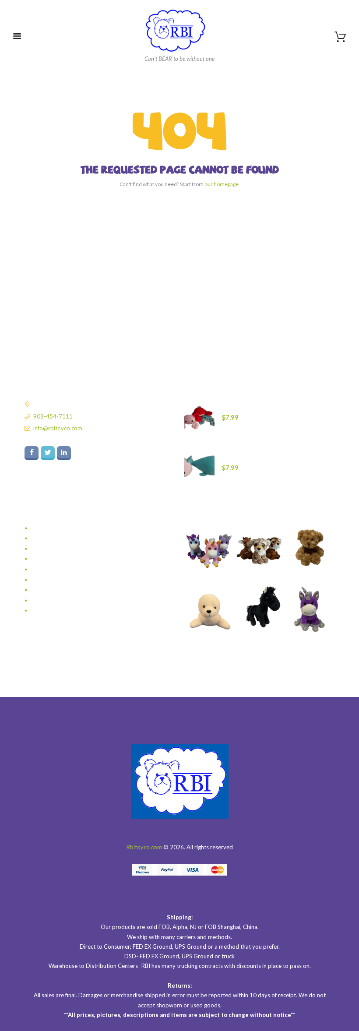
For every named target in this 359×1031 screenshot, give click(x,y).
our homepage (221, 184)
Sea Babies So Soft (55, 569)
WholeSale (45, 610)
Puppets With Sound (58, 559)
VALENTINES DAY (54, 600)
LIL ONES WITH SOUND (62, 548)
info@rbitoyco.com (57, 428)
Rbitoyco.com (144, 847)
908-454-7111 (53, 416)
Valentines (45, 590)
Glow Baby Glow (53, 538)
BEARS (40, 528)
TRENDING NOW (54, 580)
